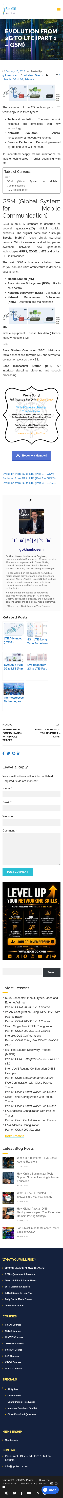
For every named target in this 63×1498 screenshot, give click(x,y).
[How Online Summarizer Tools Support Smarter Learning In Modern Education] (8, 1178)
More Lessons (14, 1136)
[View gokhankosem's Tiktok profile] (35, 540)
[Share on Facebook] (4, 753)
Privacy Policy (9, 1483)
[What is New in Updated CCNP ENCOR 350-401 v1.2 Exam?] (8, 1197)
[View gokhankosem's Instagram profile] (28, 540)
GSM (16, 79)
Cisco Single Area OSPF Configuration (29, 1026)
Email (7, 802)
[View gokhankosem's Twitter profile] (41, 540)
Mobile (7, 79)
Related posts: (20, 190)
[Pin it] (14, 753)
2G (21, 79)
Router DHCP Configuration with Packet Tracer (12, 735)
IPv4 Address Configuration (22, 1125)
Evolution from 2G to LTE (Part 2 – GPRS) (29, 478)
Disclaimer (44, 1480)
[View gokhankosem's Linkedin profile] (48, 540)
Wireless (29, 75)
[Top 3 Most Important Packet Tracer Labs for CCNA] (8, 1232)
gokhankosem (10, 75)
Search (51, 972)
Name (7, 788)
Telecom (39, 75)
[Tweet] (9, 753)
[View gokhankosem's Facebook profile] (14, 540)
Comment (10, 830)
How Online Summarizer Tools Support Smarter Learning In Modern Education (38, 1177)
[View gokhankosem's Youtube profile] (21, 540)
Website (8, 816)
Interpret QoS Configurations (23, 1035)
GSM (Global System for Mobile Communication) (32, 183)
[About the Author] (31, 500)
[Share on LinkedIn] (18, 753)
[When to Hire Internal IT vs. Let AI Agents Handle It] (8, 1162)
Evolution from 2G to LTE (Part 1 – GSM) (28, 473)
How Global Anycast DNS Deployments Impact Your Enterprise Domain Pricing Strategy (38, 1212)
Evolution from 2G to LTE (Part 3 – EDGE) (29, 483)
